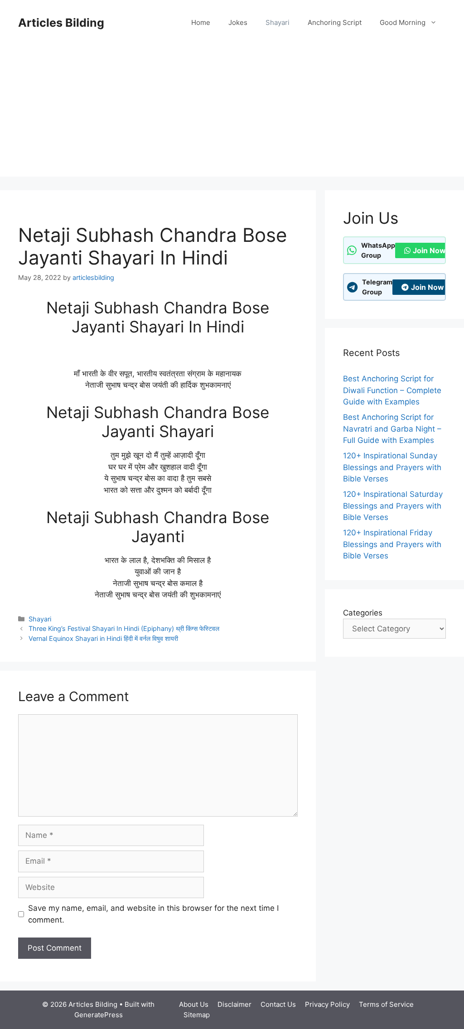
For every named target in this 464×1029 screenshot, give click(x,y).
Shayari (278, 22)
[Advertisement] (232, 113)
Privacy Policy (327, 1004)
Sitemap (197, 1014)
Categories (362, 612)
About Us (193, 1004)
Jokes (237, 22)
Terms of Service (386, 1004)
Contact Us (278, 1004)
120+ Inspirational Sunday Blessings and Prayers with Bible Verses (392, 467)
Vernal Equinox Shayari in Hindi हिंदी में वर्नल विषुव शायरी (103, 638)
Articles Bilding (61, 22)
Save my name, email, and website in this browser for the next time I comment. (153, 914)
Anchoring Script (335, 22)
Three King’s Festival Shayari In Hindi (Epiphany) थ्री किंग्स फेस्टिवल (124, 628)
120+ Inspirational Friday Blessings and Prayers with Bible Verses (392, 544)
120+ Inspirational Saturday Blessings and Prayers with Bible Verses (393, 506)
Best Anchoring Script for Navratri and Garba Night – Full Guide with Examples (392, 429)
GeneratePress (98, 1014)
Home (200, 22)
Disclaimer (234, 1004)
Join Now (429, 250)
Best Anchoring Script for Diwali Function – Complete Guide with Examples (392, 390)
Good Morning (402, 22)
